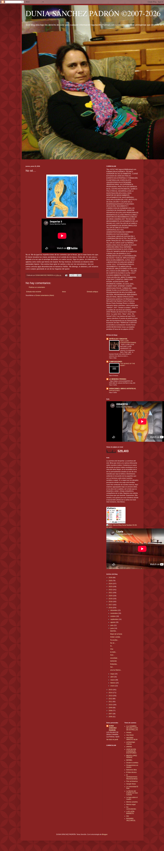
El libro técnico (131, 772)
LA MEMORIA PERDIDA (117, 379)
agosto (113, 622)
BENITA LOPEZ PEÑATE (131, 756)
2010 (111, 705)
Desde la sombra (132, 763)
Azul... (112, 655)
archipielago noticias (130, 743)
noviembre (114, 613)
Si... (111, 646)
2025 (111, 581)
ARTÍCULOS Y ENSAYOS (118, 339)
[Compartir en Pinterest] (80, 275)
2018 (111, 602)
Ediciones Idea (131, 770)
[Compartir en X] (75, 275)
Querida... (113, 631)
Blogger (104, 834)
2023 (111, 586)
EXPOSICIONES (114, 390)
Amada (128, 732)
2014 (111, 693)
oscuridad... (114, 658)
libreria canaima (132, 802)
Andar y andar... (115, 637)
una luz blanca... (116, 670)
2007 (111, 714)
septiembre (114, 619)
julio (112, 625)
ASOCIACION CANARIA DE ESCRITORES (131, 751)
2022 (111, 590)
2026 (111, 577)
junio (112, 628)
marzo (112, 680)
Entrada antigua (92, 292)
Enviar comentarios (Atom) (44, 295)
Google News (131, 784)
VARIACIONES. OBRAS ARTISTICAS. (122, 389)
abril (112, 677)
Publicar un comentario (37, 287)
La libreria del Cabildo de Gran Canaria (132, 793)
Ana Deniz (130, 735)
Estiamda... (114, 664)
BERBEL (129, 760)
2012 (111, 699)
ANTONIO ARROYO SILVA (131, 738)
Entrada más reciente (33, 292)
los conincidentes (131, 808)
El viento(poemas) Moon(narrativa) (131, 777)
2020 (111, 596)
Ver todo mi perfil (112, 739)
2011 (111, 702)
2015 (111, 690)
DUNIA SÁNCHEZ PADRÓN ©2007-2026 (93, 13)
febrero (113, 683)
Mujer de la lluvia (116, 634)
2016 (111, 608)
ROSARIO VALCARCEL (131, 819)
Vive (111, 649)
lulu (127, 816)
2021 (111, 593)
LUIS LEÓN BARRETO (130, 812)
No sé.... (113, 643)
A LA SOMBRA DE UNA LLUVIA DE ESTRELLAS (132, 728)
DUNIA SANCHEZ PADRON (112, 728)
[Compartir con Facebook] (77, 275)
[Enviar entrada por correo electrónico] (66, 275)
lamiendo (113, 661)
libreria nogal (131, 804)
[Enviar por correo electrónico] (70, 275)
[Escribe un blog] (73, 275)
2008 (111, 711)
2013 (111, 696)
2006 (111, 717)
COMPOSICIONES (115, 362)
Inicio (64, 292)
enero (112, 686)
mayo (112, 674)
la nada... (113, 652)
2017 (111, 605)
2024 (111, 584)
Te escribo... (114, 640)
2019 (111, 599)
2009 (111, 708)
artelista (129, 747)
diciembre (114, 610)
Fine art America (132, 781)
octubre (113, 616)
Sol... (112, 667)
